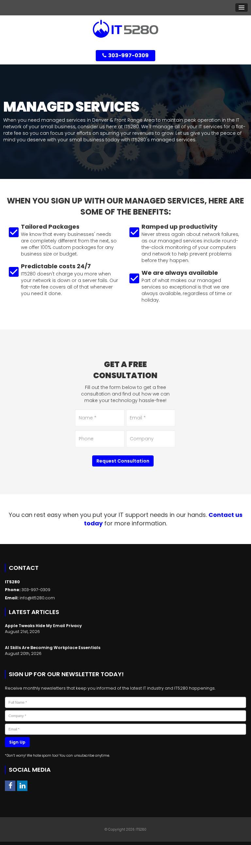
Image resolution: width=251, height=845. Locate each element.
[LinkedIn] (22, 785)
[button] (241, 7)
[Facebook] (10, 785)
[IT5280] (125, 28)
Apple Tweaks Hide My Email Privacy (43, 625)
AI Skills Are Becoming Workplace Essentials (52, 647)
